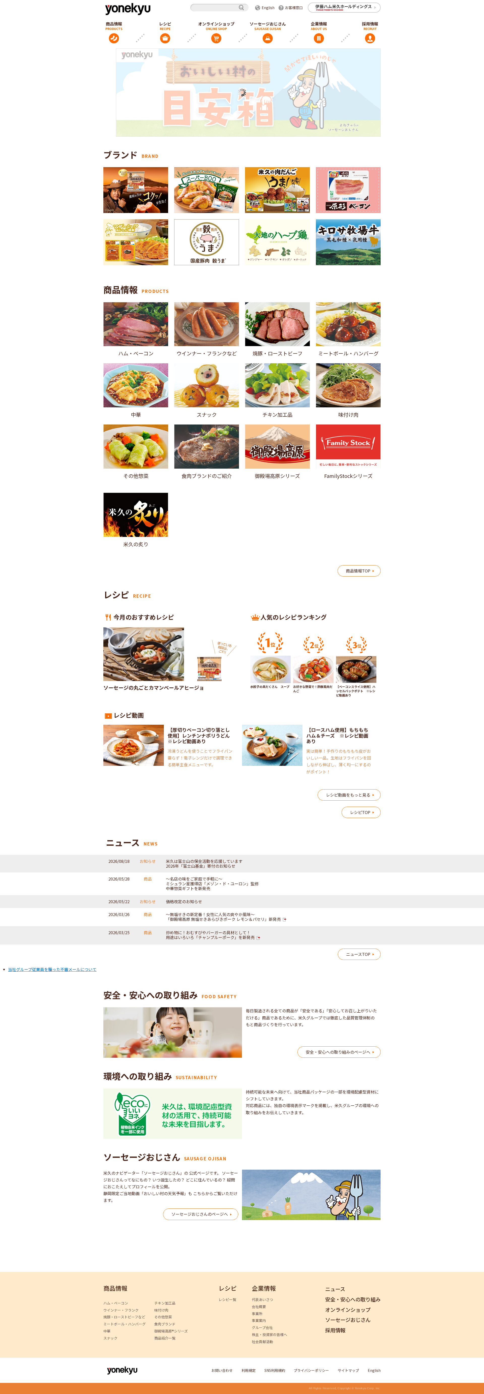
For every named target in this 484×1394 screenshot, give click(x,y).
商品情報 (114, 24)
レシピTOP (360, 812)
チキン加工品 (164, 1303)
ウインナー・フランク (121, 1310)
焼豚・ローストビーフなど (124, 1317)
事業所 (257, 1314)
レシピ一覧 (227, 1299)
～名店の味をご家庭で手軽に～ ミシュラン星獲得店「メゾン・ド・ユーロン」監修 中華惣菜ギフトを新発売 (212, 883)
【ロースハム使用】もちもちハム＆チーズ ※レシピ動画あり (337, 735)
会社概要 (259, 1307)
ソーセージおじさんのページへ (199, 1214)
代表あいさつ (262, 1299)
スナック (110, 1338)
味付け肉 (161, 1310)
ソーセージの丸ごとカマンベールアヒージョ (153, 687)
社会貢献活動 (262, 1342)
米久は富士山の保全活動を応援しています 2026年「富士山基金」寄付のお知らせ (204, 863)
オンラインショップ (216, 24)
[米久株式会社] (127, 8)
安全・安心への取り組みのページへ (338, 1052)
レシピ (165, 24)
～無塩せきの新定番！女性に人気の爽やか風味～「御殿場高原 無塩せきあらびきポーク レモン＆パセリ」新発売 (223, 916)
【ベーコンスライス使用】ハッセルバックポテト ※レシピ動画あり (355, 690)
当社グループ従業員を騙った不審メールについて (52, 969)
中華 (106, 1331)
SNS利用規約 (274, 1370)
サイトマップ (348, 1370)
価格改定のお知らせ (184, 901)
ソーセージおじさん (268, 24)
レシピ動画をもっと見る (348, 795)
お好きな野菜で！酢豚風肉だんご (312, 688)
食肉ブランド (164, 1324)
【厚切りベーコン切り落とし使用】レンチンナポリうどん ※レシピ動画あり (201, 735)
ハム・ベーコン (115, 1303)
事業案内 (259, 1320)
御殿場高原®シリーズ (171, 1331)
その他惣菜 (163, 1317)
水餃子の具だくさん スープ (269, 686)
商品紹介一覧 (164, 1338)
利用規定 (248, 1370)
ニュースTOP (358, 954)
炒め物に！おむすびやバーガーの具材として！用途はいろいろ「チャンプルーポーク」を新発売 (210, 934)
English (268, 7)
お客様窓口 (294, 7)
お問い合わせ (222, 1370)
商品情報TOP (358, 571)
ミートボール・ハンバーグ (124, 1324)
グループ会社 (262, 1327)
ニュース (335, 1289)
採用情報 (370, 24)
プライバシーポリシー (311, 1370)
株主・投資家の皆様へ (269, 1334)
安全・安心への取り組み (353, 1299)
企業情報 (319, 24)
